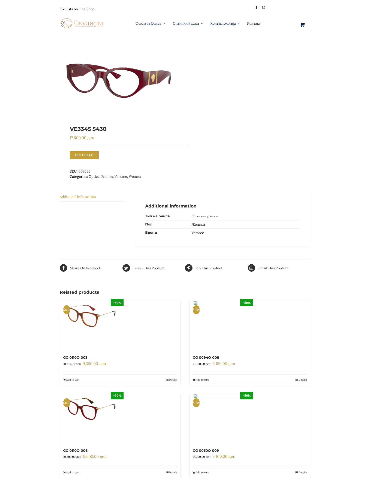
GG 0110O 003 (75, 358)
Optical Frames (101, 176)
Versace (121, 176)
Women (135, 176)
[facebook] (256, 7)
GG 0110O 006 (75, 451)
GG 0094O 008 (206, 358)
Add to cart (84, 155)
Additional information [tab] (78, 196)
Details (173, 379)
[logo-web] (82, 17)
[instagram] (263, 7)
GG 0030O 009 (206, 451)
